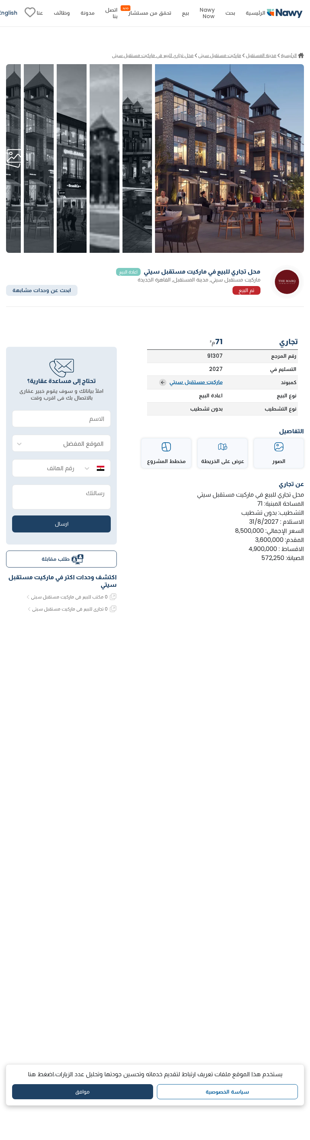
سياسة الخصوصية (227, 1091)
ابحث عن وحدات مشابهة (41, 290)
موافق (82, 1091)
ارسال (61, 524)
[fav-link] (30, 13)
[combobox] (69, 443)
